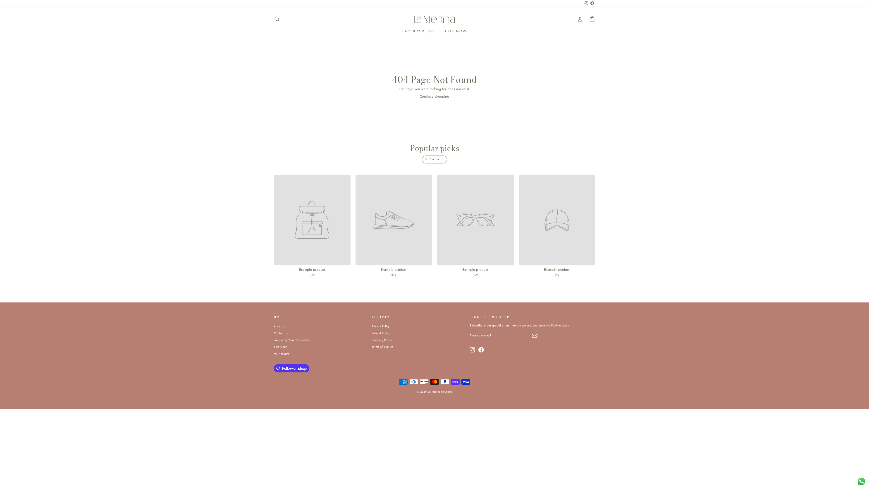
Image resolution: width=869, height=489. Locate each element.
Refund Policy (381, 333)
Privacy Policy (381, 326)
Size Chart (280, 347)
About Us (280, 326)
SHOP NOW (455, 31)
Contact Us (281, 333)
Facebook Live (419, 31)
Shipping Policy (382, 340)
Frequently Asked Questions (292, 340)
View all (434, 159)
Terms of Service (383, 347)
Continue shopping (434, 96)
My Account (281, 354)
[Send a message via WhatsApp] (861, 481)
